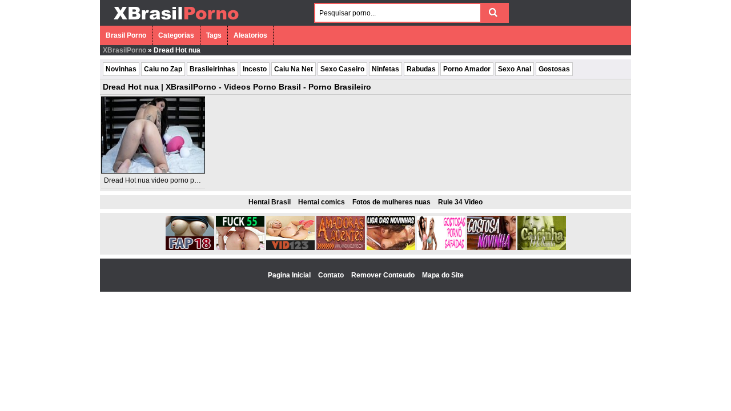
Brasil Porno (126, 35)
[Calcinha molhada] (541, 248)
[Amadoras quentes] (340, 248)
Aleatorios (250, 35)
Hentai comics (321, 202)
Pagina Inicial (290, 275)
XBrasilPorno (124, 50)
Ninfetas (385, 69)
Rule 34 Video (460, 202)
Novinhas (121, 69)
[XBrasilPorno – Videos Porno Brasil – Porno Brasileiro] (175, 21)
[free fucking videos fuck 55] (240, 248)
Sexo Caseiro (342, 69)
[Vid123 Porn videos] (290, 248)
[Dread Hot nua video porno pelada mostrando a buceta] (153, 135)
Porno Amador (467, 69)
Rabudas (421, 69)
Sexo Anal (514, 69)
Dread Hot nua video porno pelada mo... (166, 180)
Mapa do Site (443, 275)
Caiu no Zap (163, 69)
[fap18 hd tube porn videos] (190, 248)
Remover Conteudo (383, 275)
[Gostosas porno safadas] (441, 248)
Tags (214, 35)
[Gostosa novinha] (491, 248)
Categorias (176, 35)
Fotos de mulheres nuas (391, 202)
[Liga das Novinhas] (391, 248)
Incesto (255, 69)
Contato (332, 275)
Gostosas (554, 69)
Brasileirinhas (212, 69)
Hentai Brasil (269, 202)
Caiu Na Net (293, 69)
